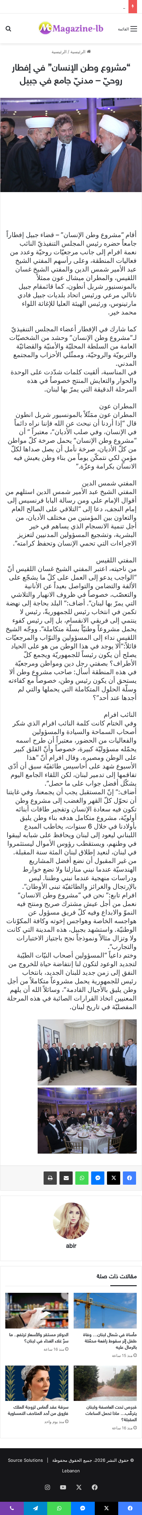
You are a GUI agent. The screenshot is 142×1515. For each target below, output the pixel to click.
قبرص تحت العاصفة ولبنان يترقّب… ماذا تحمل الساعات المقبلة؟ (111, 1414)
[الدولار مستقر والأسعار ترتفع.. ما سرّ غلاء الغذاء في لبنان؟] (36, 1311)
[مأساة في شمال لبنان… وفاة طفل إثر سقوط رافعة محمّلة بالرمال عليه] (105, 1311)
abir (71, 1246)
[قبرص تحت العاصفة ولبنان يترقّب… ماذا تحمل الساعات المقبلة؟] (105, 1383)
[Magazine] (71, 28)
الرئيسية (78, 51)
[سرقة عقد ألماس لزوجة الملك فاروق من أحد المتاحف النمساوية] (36, 1383)
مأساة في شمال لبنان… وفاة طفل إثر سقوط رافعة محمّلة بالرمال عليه (110, 1341)
